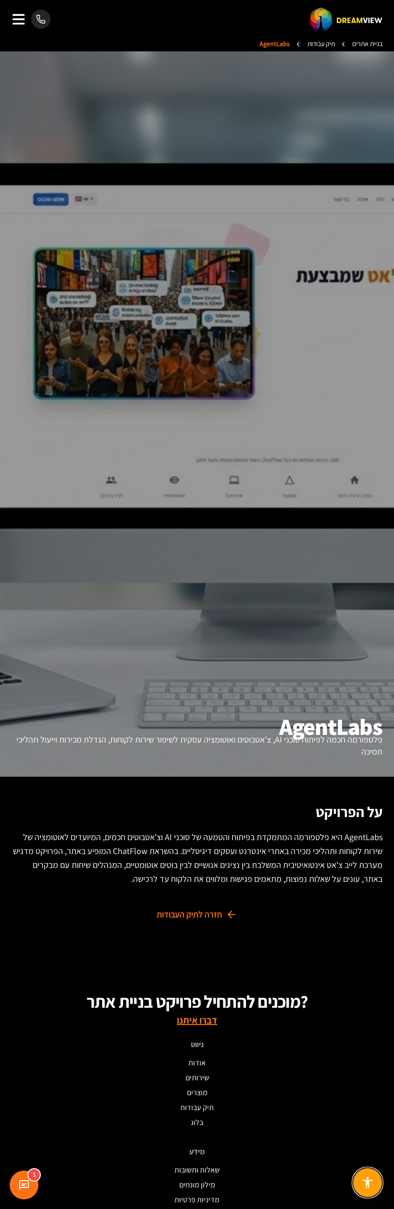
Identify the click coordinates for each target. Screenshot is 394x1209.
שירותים (197, 1078)
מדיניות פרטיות (197, 1200)
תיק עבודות (197, 1107)
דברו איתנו (197, 1020)
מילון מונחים (197, 1185)
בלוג (197, 1122)
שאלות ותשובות (197, 1170)
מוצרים (197, 1092)
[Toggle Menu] (18, 19)
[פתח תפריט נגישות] (367, 1182)
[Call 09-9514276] (40, 19)
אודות (197, 1063)
